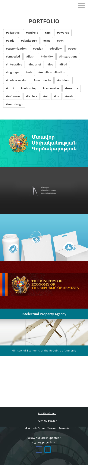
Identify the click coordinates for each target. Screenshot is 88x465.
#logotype (12, 72)
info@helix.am (47, 413)
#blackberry (29, 40)
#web (69, 96)
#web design (14, 104)
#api (48, 33)
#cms (46, 40)
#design (38, 48)
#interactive (14, 64)
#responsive (51, 88)
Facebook (39, 449)
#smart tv (71, 88)
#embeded (13, 56)
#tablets (31, 96)
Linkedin (47, 449)
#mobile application (51, 72)
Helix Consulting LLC (12, 5)
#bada (10, 40)
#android (32, 33)
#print (10, 88)
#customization (16, 48)
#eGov (72, 48)
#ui (45, 96)
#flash (30, 56)
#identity (47, 56)
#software (13, 96)
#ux (56, 96)
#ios (50, 64)
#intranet (34, 64)
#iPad (63, 64)
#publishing (28, 88)
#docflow (56, 48)
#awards (63, 33)
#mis (29, 72)
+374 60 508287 (47, 421)
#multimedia (42, 80)
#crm (60, 40)
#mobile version (16, 80)
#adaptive (12, 33)
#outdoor (63, 80)
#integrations (68, 56)
